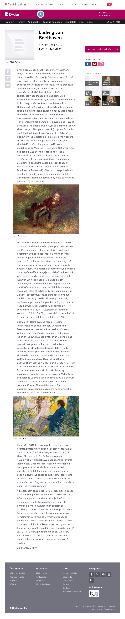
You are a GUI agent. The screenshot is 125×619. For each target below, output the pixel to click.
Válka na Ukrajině (17, 573)
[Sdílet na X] (7, 78)
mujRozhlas (61, 4)
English (112, 606)
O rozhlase (84, 4)
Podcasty (40, 580)
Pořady (21, 22)
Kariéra (65, 584)
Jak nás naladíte (69, 573)
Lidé (81, 22)
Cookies (76, 606)
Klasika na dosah (52, 22)
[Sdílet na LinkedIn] (7, 85)
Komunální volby (17, 577)
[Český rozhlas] (15, 4)
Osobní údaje (87, 606)
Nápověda (67, 577)
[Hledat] (117, 4)
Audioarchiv (104, 15)
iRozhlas (39, 4)
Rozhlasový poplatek (71, 591)
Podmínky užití (101, 606)
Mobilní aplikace (43, 584)
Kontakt (66, 588)
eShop (13, 584)
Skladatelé (70, 22)
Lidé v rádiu (67, 580)
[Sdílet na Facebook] (7, 72)
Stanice (73, 4)
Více (90, 22)
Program (49, 4)
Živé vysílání (41, 573)
